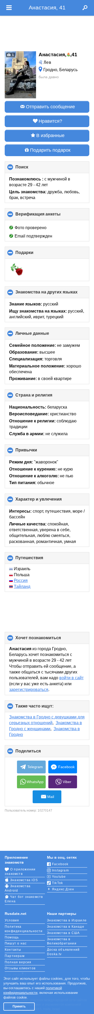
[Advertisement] (47, 32)
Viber (67, 782)
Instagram (60, 870)
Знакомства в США (63, 933)
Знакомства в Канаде (65, 926)
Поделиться (36, 753)
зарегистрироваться (28, 689)
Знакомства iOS (24, 880)
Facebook (66, 767)
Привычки (35, 452)
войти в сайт (71, 678)
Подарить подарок (50, 150)
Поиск (30, 169)
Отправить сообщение (50, 106)
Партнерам (15, 956)
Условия (12, 920)
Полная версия (18, 962)
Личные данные (41, 335)
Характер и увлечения (47, 501)
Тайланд (22, 586)
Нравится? (50, 121)
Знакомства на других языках (52, 294)
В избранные (50, 135)
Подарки (33, 254)
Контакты (13, 949)
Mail (50, 797)
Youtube (59, 877)
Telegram (35, 767)
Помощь (12, 937)
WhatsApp (35, 782)
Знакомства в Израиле (67, 920)
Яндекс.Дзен (63, 889)
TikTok (57, 883)
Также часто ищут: (43, 708)
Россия (21, 580)
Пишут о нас (16, 943)
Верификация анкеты (46, 216)
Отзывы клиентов (20, 968)
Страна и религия (42, 397)
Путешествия (38, 560)
